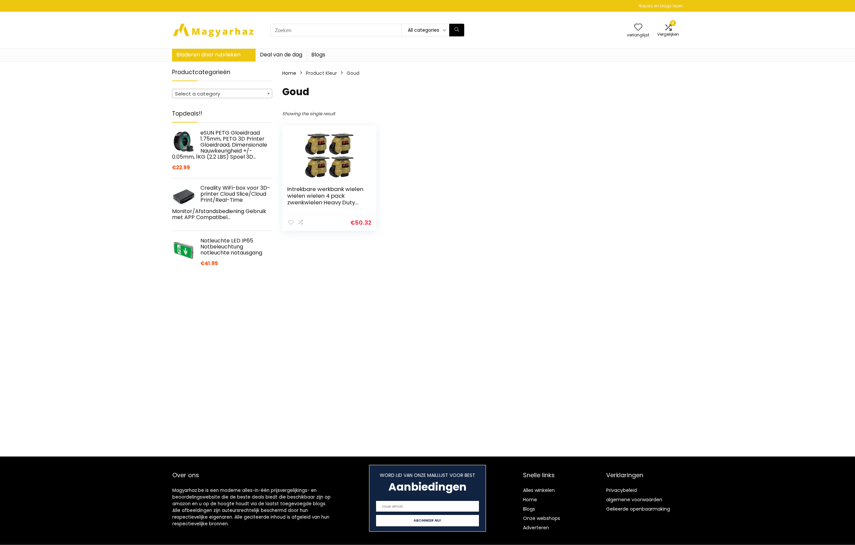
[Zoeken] (456, 30)
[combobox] (222, 93)
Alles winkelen (539, 490)
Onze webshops (541, 518)
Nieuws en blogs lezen (661, 6)
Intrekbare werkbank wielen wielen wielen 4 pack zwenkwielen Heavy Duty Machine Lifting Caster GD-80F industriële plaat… (325, 202)
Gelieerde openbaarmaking (638, 509)
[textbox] (222, 94)
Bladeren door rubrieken (208, 54)
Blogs (318, 54)
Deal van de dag (281, 54)
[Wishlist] (638, 27)
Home (289, 73)
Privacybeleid (621, 490)
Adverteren (536, 527)
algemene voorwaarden (634, 499)
